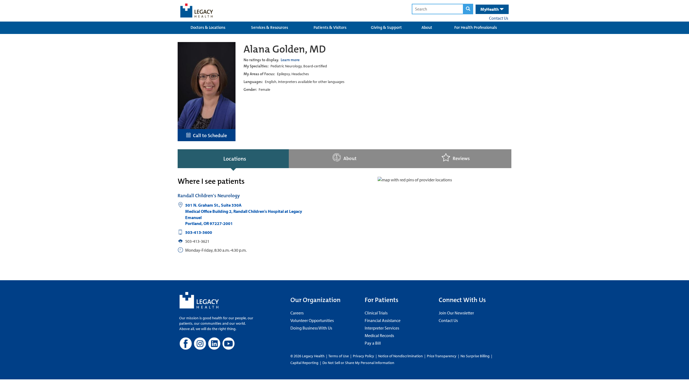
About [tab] (350, 158)
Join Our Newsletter (456, 313)
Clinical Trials (376, 313)
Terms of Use (339, 356)
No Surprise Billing (475, 356)
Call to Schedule (209, 135)
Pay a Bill (373, 343)
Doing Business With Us (311, 328)
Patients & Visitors (330, 27)
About (426, 27)
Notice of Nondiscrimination (400, 356)
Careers (297, 313)
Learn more (290, 59)
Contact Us (498, 18)
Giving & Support (386, 27)
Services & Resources (269, 27)
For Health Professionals (475, 27)
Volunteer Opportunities (312, 320)
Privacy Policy (363, 356)
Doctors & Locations (208, 27)
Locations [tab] (234, 158)
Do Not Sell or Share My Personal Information (358, 362)
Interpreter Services (382, 328)
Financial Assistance (382, 320)
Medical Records (379, 335)
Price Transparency (441, 356)
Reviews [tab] (461, 158)
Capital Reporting (304, 362)
